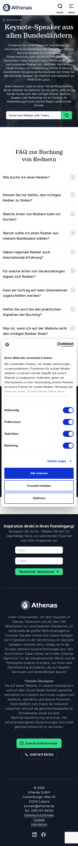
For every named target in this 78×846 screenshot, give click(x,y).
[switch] (68, 422)
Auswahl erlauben (39, 485)
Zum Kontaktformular (41, 743)
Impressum (39, 824)
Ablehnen (39, 498)
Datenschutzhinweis (39, 815)
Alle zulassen (39, 473)
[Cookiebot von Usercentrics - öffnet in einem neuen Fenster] (57, 344)
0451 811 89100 (41, 754)
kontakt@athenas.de (39, 806)
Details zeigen (57, 461)
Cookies (39, 820)
